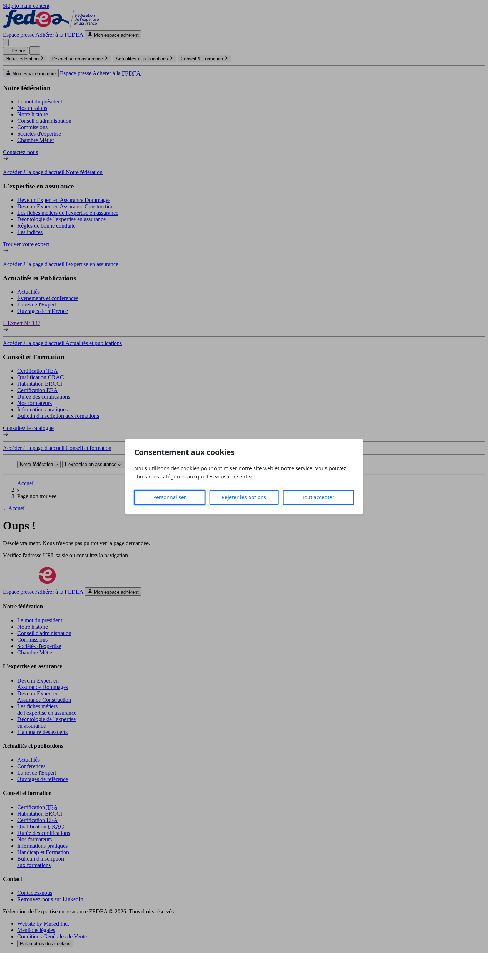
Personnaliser (169, 497)
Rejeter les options (243, 497)
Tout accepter (318, 497)
